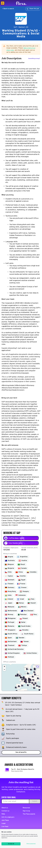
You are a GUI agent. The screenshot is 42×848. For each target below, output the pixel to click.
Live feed (5, 827)
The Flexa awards (29, 814)
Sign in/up (26, 811)
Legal (3, 823)
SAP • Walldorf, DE (21, 27)
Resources (26, 808)
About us (5, 808)
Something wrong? (34, 58)
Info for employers (8, 817)
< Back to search (8, 9)
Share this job (34, 9)
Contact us (5, 811)
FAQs (3, 814)
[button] (21, 677)
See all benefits (21, 752)
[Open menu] (2, 3)
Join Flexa (5, 820)
